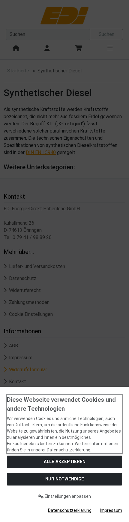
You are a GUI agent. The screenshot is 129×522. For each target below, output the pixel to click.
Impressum (111, 510)
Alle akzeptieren (65, 461)
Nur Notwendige (64, 479)
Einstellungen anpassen (67, 496)
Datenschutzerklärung (70, 510)
